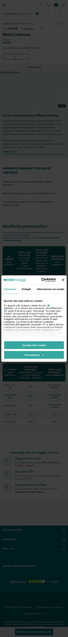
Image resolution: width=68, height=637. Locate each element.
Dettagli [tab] (26, 289)
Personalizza (32, 354)
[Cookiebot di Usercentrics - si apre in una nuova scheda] (42, 280)
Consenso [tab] (10, 289)
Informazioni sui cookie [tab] (50, 289)
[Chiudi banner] (63, 280)
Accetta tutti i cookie (34, 345)
